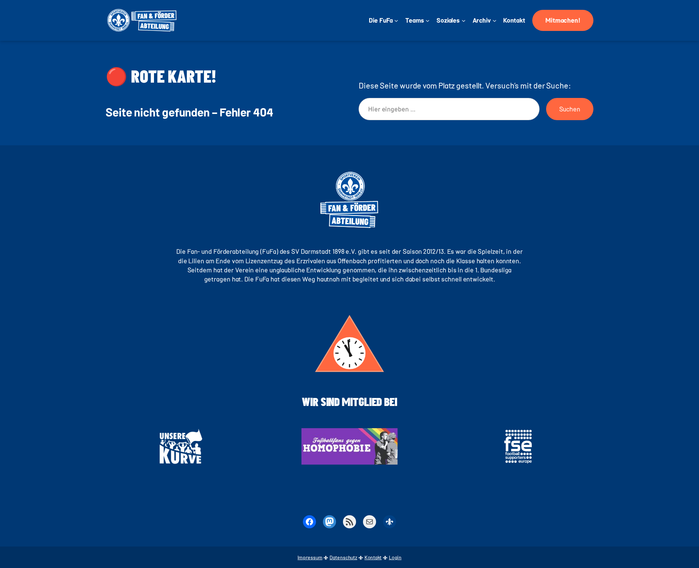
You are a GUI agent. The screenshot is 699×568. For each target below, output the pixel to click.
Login (395, 557)
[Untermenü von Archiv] (495, 21)
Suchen (569, 109)
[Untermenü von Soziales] (464, 21)
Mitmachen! (562, 20)
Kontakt (373, 557)
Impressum (309, 557)
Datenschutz (343, 557)
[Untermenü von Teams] (428, 21)
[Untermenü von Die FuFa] (396, 21)
